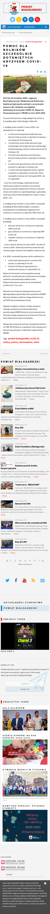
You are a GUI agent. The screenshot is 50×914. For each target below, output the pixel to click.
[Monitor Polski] (13, 868)
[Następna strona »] (43, 561)
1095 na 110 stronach (25, 564)
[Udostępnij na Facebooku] (37, 72)
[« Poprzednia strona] (7, 561)
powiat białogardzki (18, 338)
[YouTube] (24, 580)
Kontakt (9, 874)
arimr (36, 342)
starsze (7, 353)
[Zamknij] (45, 883)
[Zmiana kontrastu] (25, 19)
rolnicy (6, 342)
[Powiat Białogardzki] (4, 29)
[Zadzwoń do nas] (18, 19)
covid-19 (34, 338)
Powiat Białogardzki (8, 32)
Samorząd (29, 27)
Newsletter (7, 665)
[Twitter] (7, 580)
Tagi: (5, 338)
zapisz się (25, 689)
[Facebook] (16, 580)
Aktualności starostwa (23, 602)
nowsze (42, 353)
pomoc (14, 342)
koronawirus (26, 342)
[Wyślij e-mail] (12, 19)
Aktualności (14, 27)
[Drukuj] (45, 42)
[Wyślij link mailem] (45, 72)
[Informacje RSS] (33, 580)
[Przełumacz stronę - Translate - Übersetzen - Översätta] (37, 19)
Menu (45, 27)
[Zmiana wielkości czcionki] (31, 19)
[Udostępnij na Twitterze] (41, 72)
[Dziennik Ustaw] (13, 862)
